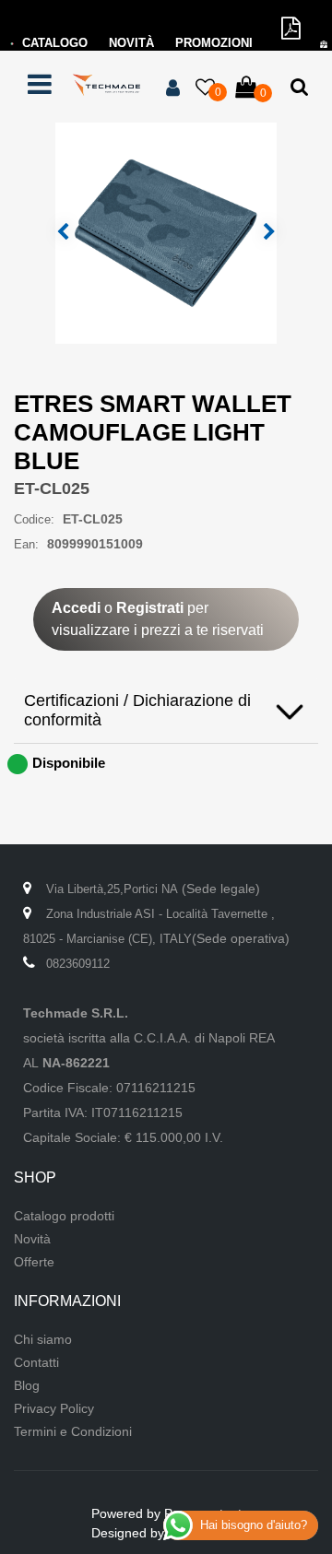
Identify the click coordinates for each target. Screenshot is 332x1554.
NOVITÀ (131, 43)
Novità (32, 1238)
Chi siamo (43, 1339)
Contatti (36, 1362)
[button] (166, 232)
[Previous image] (62, 232)
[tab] (166, 711)
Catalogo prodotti (64, 1215)
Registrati (150, 608)
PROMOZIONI (214, 43)
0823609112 (78, 964)
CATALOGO (55, 43)
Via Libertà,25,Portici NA (112, 889)
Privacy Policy (54, 1408)
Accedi (76, 608)
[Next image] (269, 232)
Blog (27, 1385)
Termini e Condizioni (73, 1431)
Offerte (34, 1261)
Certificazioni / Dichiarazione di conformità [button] (137, 710)
